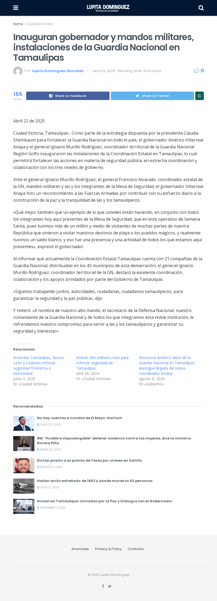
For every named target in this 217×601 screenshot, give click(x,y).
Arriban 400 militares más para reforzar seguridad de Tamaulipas (102, 363)
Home (18, 24)
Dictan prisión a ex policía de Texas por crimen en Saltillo (89, 460)
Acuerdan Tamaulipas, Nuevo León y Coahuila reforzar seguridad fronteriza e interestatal (38, 365)
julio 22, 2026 (50, 425)
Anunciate (80, 548)
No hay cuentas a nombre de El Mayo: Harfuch (79, 417)
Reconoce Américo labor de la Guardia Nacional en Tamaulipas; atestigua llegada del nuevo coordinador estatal (167, 365)
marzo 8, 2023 (50, 450)
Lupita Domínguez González (58, 70)
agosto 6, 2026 (50, 467)
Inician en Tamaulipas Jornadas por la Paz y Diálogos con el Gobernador (105, 501)
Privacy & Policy (108, 548)
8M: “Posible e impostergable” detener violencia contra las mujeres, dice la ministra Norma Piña (114, 441)
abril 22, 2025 (104, 70)
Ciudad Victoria (40, 24)
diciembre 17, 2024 (52, 508)
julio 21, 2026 (49, 487)
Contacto (136, 548)
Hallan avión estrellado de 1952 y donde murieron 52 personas (94, 480)
